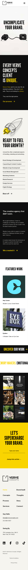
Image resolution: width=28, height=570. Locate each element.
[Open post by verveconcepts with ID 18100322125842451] (8, 398)
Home (5, 490)
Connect (19, 506)
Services (6, 506)
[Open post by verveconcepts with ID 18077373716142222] (19, 412)
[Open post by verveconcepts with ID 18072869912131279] (19, 383)
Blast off (6, 194)
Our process (7, 101)
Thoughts (20, 495)
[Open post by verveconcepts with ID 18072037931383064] (8, 383)
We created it (8, 250)
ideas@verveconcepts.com (10, 518)
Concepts (6, 495)
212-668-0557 (7, 520)
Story (18, 501)
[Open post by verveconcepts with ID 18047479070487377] (19, 398)
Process (6, 501)
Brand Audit (20, 490)
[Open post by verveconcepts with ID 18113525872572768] (8, 412)
